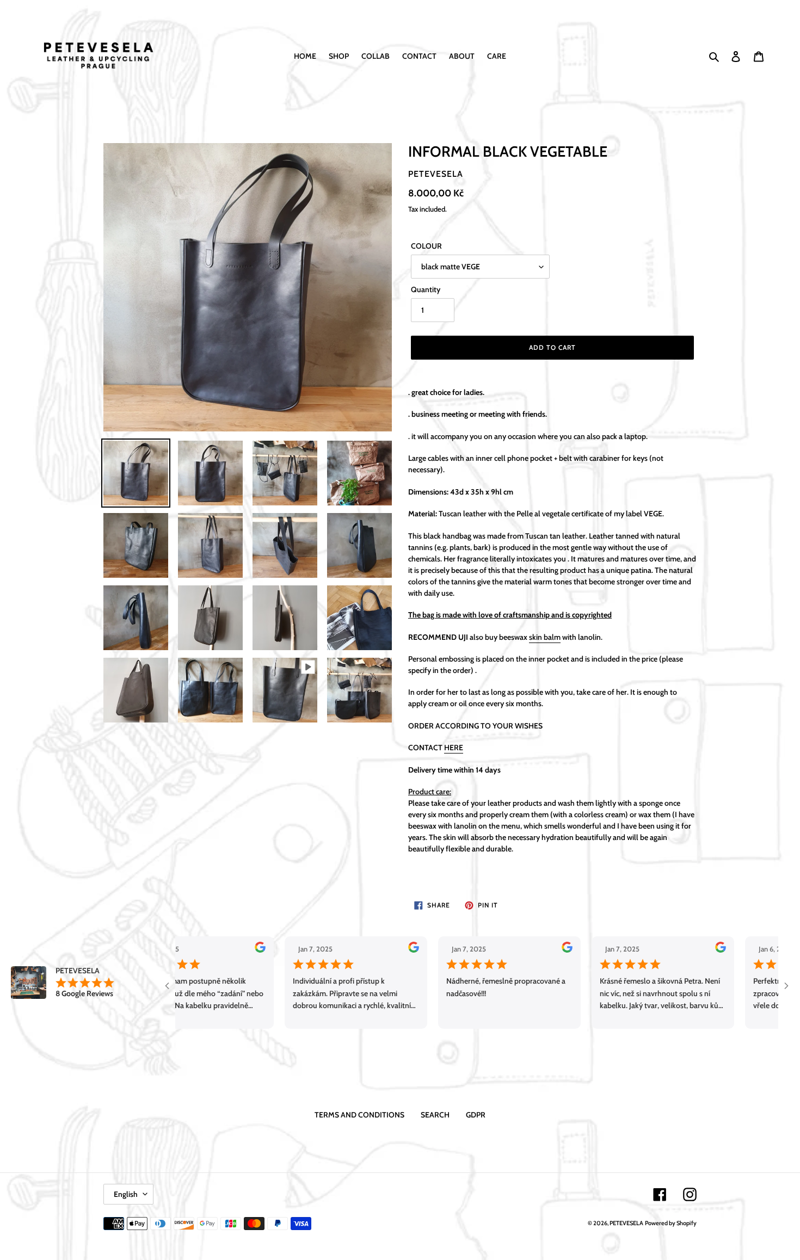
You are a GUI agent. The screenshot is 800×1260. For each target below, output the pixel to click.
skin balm (545, 637)
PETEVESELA (626, 1223)
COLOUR (426, 246)
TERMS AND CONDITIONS (359, 1115)
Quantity (425, 289)
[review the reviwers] (212, 950)
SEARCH (435, 1115)
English (126, 1194)
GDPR (475, 1115)
